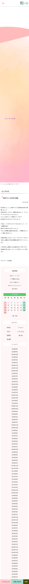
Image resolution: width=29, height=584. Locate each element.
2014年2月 (15, 574)
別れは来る (14, 289)
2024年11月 (14, 365)
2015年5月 (15, 533)
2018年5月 (15, 457)
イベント (20, 327)
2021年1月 (15, 403)
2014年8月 (15, 558)
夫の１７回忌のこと (15, 282)
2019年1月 (15, 447)
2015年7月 (15, 528)
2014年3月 (15, 571)
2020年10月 (14, 409)
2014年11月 (14, 550)
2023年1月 (15, 381)
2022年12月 (14, 384)
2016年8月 (15, 498)
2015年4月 (15, 536)
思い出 (21, 335)
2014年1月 (15, 577)
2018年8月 (15, 455)
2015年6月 (15, 531)
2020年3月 (15, 417)
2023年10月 (14, 371)
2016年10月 (14, 493)
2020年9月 (15, 411)
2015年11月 (14, 520)
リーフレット (6, 582)
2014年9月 (15, 555)
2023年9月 (15, 373)
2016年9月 (15, 495)
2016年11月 (14, 490)
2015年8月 (15, 525)
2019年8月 (15, 433)
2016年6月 (15, 501)
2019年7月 (15, 436)
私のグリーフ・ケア (14, 275)
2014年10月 (14, 552)
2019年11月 (14, 425)
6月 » (16, 316)
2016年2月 (15, 512)
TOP (26, 582)
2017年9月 (15, 471)
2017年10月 (14, 468)
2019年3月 (15, 441)
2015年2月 (15, 541)
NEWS (9, 327)
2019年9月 (15, 430)
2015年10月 (14, 522)
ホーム (2, 184)
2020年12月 (14, 406)
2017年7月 (15, 476)
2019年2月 (15, 444)
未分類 (9, 261)
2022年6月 (15, 390)
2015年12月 (14, 517)
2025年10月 (14, 354)
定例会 (9, 335)
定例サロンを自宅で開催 (10, 198)
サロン (9, 331)
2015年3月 (15, 539)
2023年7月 (15, 376)
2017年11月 (14, 466)
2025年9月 (15, 357)
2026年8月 (15, 349)
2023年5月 (15, 379)
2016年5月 (15, 504)
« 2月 (12, 316)
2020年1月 (15, 422)
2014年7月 (15, 561)
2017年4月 (15, 482)
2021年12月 (14, 395)
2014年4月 (15, 569)
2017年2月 (15, 485)
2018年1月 (15, 463)
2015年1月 (15, 544)
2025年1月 (15, 362)
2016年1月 (15, 514)
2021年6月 (15, 400)
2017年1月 (15, 487)
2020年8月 (15, 414)
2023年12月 (14, 368)
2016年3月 (15, 509)
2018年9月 (15, 452)
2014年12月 (14, 547)
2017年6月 (15, 479)
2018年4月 (15, 460)
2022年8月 (15, 387)
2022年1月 (15, 392)
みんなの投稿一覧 (9, 184)
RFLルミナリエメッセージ (14, 285)
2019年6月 (15, 438)
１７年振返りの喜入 (15, 279)
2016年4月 (15, 506)
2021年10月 (14, 398)
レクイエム (20, 331)
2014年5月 (15, 566)
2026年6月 (15, 352)
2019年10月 (14, 428)
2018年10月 (14, 449)
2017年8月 (15, 474)
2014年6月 (15, 563)
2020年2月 (15, 419)
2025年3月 (15, 360)
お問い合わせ (17, 582)
